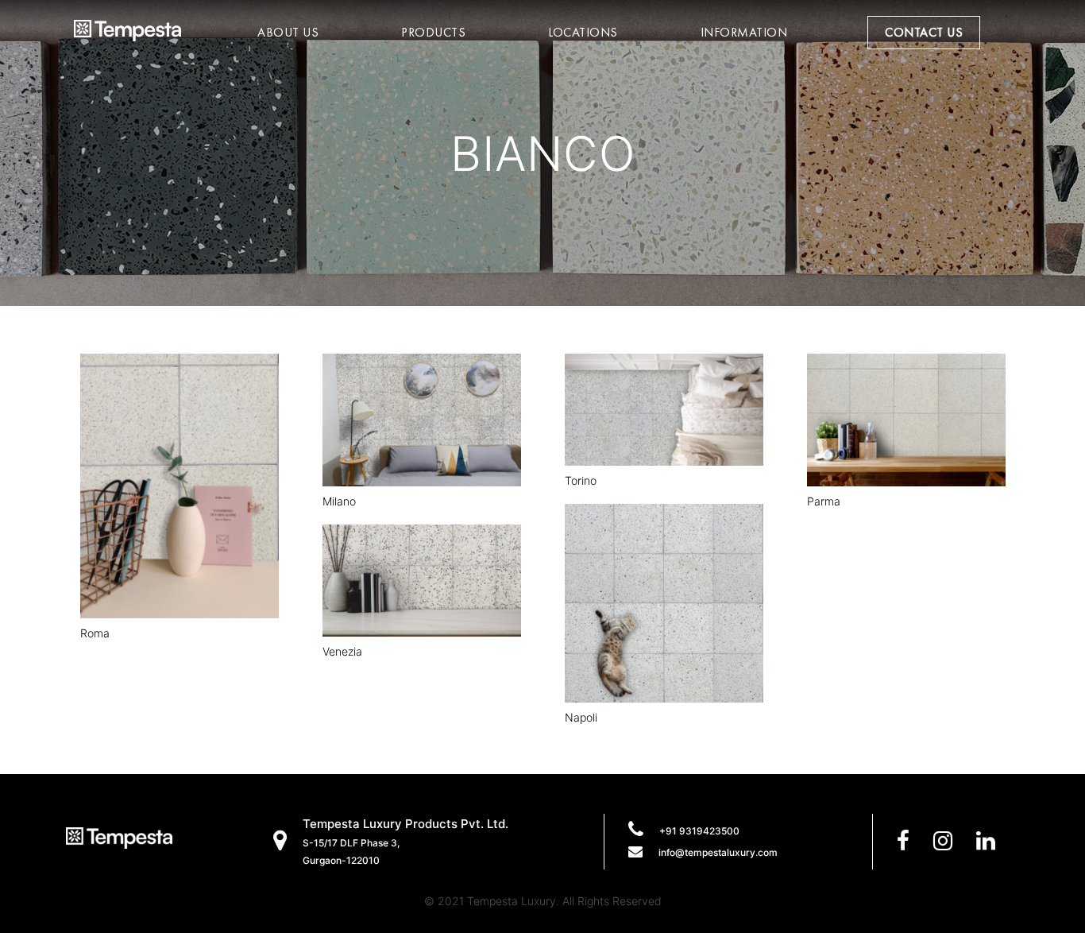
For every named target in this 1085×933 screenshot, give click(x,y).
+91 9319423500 (699, 831)
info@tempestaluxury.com (718, 852)
